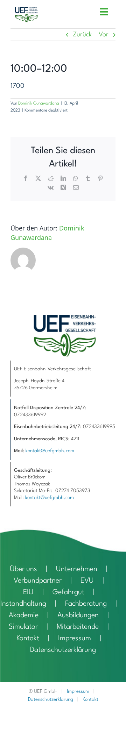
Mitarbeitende (78, 627)
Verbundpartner (38, 580)
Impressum (74, 638)
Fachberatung (86, 603)
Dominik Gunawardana (38, 103)
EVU (87, 580)
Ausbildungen (78, 615)
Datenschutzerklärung (63, 650)
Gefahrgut (68, 592)
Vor (103, 34)
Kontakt (27, 638)
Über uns (23, 569)
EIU (28, 592)
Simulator (23, 627)
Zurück (82, 34)
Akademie (23, 615)
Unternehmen (76, 569)
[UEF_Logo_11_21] (26, 10)
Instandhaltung (23, 603)
